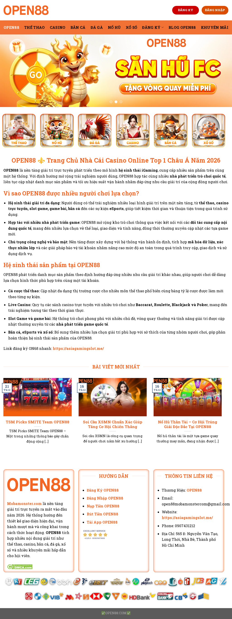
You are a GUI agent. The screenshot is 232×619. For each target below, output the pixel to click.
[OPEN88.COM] (26, 10)
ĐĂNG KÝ (185, 10)
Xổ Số (131, 27)
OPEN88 (11, 27)
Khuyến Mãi (214, 27)
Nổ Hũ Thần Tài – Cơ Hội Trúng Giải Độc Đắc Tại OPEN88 (187, 424)
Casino (57, 27)
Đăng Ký (151, 27)
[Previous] (10, 70)
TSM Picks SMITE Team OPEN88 (37, 421)
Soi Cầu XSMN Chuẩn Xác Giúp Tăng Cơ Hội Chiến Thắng (112, 424)
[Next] (222, 70)
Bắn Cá (78, 27)
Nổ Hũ (114, 27)
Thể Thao (34, 27)
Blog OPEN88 (182, 27)
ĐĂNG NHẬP (215, 10)
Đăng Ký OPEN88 (103, 490)
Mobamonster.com (24, 503)
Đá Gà (97, 27)
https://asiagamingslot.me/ (78, 348)
